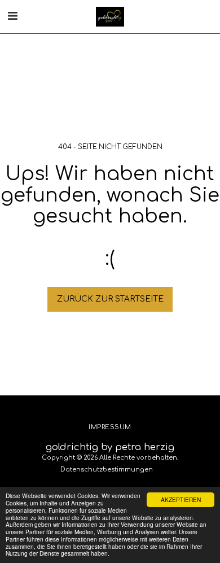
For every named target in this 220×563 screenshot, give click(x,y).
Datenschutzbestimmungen (106, 469)
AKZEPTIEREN (181, 499)
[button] (12, 16)
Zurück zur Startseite (110, 299)
